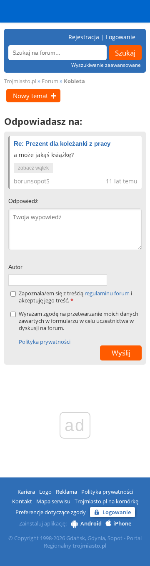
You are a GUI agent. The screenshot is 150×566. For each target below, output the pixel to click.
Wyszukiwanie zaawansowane (106, 65)
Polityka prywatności (44, 341)
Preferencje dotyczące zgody (50, 512)
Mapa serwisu (53, 501)
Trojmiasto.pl (20, 81)
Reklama (66, 491)
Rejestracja (83, 37)
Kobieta (74, 81)
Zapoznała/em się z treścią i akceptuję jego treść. (75, 297)
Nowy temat (30, 95)
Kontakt (22, 501)
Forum (50, 81)
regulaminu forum (108, 293)
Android (91, 523)
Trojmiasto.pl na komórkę (106, 501)
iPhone (122, 523)
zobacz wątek (33, 168)
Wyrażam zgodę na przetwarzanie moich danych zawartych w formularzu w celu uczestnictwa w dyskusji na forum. (78, 321)
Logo (45, 491)
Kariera (26, 491)
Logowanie (120, 37)
